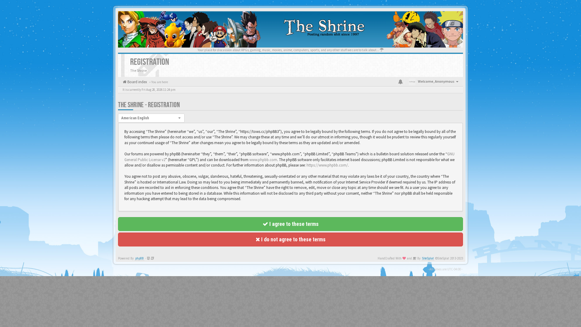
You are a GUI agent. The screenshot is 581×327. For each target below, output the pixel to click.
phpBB (139, 258)
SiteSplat (428, 258)
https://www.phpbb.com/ (327, 165)
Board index (136, 81)
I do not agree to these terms (293, 239)
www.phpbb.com (263, 159)
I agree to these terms (293, 224)
